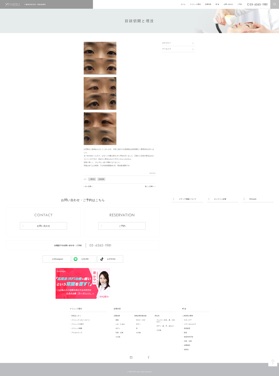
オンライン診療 (220, 199)
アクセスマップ (76, 332)
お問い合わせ (228, 4)
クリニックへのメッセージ (80, 320)
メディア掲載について (187, 199)
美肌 (117, 320)
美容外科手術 (188, 337)
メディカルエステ (190, 324)
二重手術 (92, 179)
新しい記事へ (149, 186)
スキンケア (188, 320)
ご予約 (239, 4)
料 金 (217, 4)
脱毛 (185, 332)
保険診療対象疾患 (140, 316)
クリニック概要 (76, 328)
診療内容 (208, 4)
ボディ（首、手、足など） (166, 326)
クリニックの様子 (77, 324)
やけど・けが (140, 320)
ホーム (183, 4)
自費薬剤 (187, 345)
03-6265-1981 (258, 4)
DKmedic (253, 199)
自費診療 (117, 316)
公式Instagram (57, 259)
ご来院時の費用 (187, 316)
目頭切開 (101, 179)
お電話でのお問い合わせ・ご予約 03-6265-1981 (82, 245)
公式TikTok (111, 259)
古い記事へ (89, 186)
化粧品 (186, 349)
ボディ (118, 328)
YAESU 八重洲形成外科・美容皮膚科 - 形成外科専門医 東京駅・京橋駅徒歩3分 (41, 4)
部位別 (157, 316)
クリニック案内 (195, 4)
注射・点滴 (119, 332)
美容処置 (187, 328)
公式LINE (85, 259)
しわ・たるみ (120, 324)
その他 (118, 337)
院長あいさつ (76, 316)
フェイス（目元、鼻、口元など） (166, 321)
